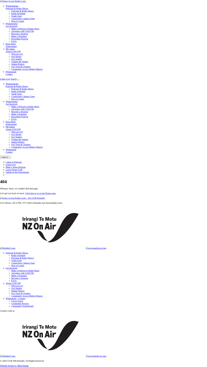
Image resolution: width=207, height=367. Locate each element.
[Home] (22, 198)
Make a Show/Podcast (15, 167)
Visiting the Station (19, 61)
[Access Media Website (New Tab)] (96, 248)
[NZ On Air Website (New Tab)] (50, 248)
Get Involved (12, 24)
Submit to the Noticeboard (17, 172)
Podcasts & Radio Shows (17, 7)
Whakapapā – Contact (15, 298)
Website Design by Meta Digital (14, 365)
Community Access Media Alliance (27, 69)
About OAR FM (13, 50)
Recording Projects (19, 39)
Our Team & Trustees (20, 67)
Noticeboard (11, 45)
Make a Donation (19, 36)
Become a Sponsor (19, 34)
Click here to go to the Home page (40, 193)
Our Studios (16, 59)
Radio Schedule (18, 13)
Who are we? (17, 54)
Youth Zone (16, 16)
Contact (11, 73)
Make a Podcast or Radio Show (25, 29)
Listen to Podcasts (14, 162)
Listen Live (11, 164)
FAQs (14, 41)
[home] (13, 1)
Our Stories (16, 56)
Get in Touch (17, 301)
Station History (18, 64)
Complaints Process (20, 303)
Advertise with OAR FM (22, 31)
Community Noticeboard (22, 306)
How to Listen (17, 21)
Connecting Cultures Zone (23, 18)
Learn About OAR (14, 170)
